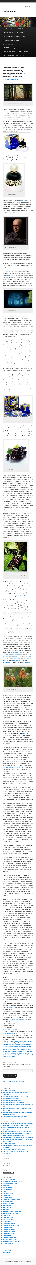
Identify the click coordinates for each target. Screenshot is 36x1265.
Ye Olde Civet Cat (8, 1243)
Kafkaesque (9, 10)
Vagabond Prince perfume (20, 1055)
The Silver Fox (7, 1235)
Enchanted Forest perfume (25, 1048)
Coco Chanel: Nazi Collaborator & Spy (14, 1149)
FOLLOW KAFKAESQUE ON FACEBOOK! (13, 1081)
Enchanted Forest (7, 271)
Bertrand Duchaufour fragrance (11, 1044)
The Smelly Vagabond (9, 1237)
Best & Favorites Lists (8, 44)
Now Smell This (7, 1207)
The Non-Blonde (7, 1227)
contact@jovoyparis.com (10, 1029)
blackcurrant (10, 275)
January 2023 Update (9, 1090)
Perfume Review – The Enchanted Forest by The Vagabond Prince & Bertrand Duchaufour (14, 72)
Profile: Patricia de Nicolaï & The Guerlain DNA (17, 1131)
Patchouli (28, 1049)
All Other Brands (22, 29)
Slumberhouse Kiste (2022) (11, 1098)
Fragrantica (26, 662)
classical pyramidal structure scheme (14, 767)
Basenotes (6, 1185)
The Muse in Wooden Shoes (11, 1225)
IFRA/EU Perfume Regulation (10, 48)
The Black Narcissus (9, 1223)
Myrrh (14, 1049)
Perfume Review (27, 1041)
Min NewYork (12, 1007)
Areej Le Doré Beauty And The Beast (13, 1102)
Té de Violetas (7, 1221)
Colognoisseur (7, 1189)
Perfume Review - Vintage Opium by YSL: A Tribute (18, 1137)
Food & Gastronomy (23, 51)
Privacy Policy (7, 1250)
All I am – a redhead (9, 1179)
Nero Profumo (7, 1205)
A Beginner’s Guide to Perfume (11, 40)
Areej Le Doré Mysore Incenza (12, 1100)
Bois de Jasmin (7, 1187)
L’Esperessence (7, 1197)
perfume (5, 1051)
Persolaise (6, 1209)
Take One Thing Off (8, 1219)
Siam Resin (10, 1053)
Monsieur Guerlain (8, 1203)
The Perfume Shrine (9, 1231)
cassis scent (13, 1048)
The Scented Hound (8, 1233)
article (14, 265)
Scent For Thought (8, 1217)
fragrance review (7, 1049)
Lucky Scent (8, 1035)
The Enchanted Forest (20, 1053)
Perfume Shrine (22, 596)
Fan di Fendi (15, 660)
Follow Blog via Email (10, 1076)
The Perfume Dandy (8, 1229)
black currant (19, 1046)
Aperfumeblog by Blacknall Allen (12, 1181)
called (21, 200)
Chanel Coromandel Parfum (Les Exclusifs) (15, 1096)
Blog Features (19, 32)
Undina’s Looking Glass (10, 1239)
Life (4, 55)
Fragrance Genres (8, 32)
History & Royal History (9, 51)
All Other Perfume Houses (15, 1041)
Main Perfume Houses (9, 29)
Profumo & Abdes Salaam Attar (12, 1211)
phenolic (14, 632)
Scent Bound (6, 1215)
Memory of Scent (8, 1201)
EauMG (5, 1191)
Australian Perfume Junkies (11, 1183)
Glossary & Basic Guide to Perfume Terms (14, 36)
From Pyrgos (7, 1195)
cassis (8, 1048)
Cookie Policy (7, 1252)
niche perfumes (21, 1049)
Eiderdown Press (8, 1193)
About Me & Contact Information (16, 55)
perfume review (12, 1051)
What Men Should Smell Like (11, 1241)
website (13, 1033)
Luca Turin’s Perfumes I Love (11, 1199)
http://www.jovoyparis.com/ (16, 1019)
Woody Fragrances (8, 1043)
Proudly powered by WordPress (22, 1261)
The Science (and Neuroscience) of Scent (15, 1116)
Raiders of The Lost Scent (10, 1213)
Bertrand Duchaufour (24, 1043)
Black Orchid (17, 652)
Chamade (5, 654)
